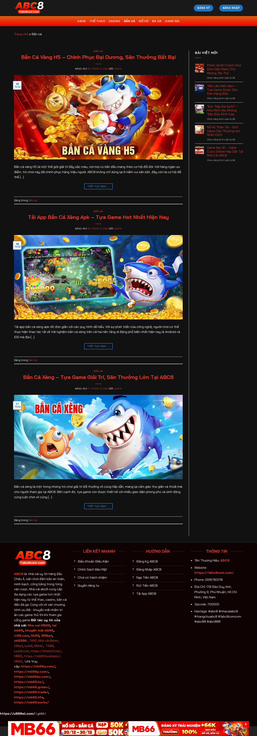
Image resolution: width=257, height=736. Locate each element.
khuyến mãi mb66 (39, 630)
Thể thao (97, 21)
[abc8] (34, 8)
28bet (18, 646)
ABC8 (81, 21)
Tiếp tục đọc (98, 186)
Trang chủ (21, 34)
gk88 (40, 713)
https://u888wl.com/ (17, 713)
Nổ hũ (143, 21)
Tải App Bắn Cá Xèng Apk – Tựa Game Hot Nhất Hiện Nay (98, 217)
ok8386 (20, 640)
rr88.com (21, 635)
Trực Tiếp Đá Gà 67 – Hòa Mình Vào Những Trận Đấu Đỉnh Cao (222, 110)
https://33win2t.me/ (46, 651)
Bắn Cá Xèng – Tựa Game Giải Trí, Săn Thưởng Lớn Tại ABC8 (98, 377)
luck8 (28, 646)
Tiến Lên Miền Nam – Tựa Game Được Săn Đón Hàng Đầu (222, 89)
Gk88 (35, 635)
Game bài (172, 21)
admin (118, 68)
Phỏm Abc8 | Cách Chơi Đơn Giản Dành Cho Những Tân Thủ (224, 69)
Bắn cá (129, 21)
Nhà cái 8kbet (48, 640)
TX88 (50, 646)
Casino (114, 21)
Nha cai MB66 (39, 625)
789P (33, 640)
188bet (46, 635)
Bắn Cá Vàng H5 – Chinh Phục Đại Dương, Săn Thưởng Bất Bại (98, 57)
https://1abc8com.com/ (214, 573)
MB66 (18, 656)
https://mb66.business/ (42, 656)
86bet (38, 646)
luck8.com (21, 651)
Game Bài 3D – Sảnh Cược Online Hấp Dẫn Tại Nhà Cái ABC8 (225, 151)
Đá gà (156, 21)
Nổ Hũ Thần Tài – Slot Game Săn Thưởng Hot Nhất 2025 (223, 131)
